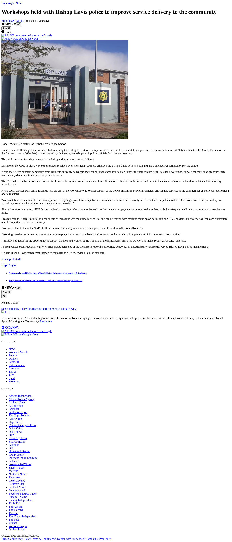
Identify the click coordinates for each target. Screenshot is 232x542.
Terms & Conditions (42, 538)
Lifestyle (14, 368)
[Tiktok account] (11, 327)
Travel (12, 371)
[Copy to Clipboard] (18, 24)
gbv (74, 308)
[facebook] (2, 24)
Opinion (13, 358)
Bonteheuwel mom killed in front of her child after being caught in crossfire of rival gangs (48, 273)
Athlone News (17, 402)
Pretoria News (17, 480)
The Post (14, 519)
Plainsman (14, 477)
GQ (11, 448)
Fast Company (17, 441)
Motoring (14, 381)
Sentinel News (17, 487)
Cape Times (15, 422)
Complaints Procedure (98, 538)
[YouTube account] (14, 327)
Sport (12, 378)
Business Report (18, 412)
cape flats (59, 308)
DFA (11, 435)
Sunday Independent (20, 500)
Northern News (17, 474)
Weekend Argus (18, 526)
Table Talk (15, 503)
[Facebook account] (2, 327)
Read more (46, 321)
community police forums (21, 308)
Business (14, 361)
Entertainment (17, 365)
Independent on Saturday (23, 457)
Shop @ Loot (16, 467)
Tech (11, 374)
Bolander (14, 408)
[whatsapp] (11, 24)
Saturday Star (16, 483)
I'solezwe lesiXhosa (20, 464)
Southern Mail (17, 490)
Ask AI (6, 28)
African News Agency (21, 399)
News (19, 3)
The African (15, 506)
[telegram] (14, 24)
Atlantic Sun (16, 405)
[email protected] (11, 259)
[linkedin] (8, 24)
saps (3, 308)
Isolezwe (14, 461)
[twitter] (5, 24)
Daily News (15, 431)
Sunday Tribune (18, 496)
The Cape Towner (19, 415)
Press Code (7, 538)
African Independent (20, 395)
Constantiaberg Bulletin (22, 425)
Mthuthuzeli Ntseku (12, 20)
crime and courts (45, 308)
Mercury (13, 470)
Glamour (14, 444)
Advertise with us (64, 538)
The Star (13, 513)
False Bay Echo (18, 438)
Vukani (13, 522)
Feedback (79, 538)
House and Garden (19, 451)
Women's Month (18, 352)
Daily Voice (15, 428)
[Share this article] (4, 296)
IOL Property (16, 454)
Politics (13, 355)
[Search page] (17, 327)
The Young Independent (22, 516)
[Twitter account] (5, 327)
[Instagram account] (8, 327)
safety (68, 308)
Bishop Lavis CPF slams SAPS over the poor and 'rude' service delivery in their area (45, 281)
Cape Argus (8, 3)
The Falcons (16, 509)
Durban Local (17, 529)
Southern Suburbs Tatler (22, 493)
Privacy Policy (22, 538)
